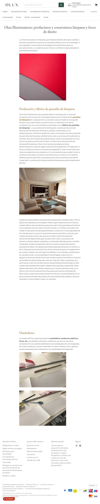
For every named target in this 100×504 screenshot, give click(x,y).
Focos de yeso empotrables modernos (37, 488)
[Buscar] (61, 5)
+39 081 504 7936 (33, 460)
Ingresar (94, 11)
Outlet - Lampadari (32, 17)
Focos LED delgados (8, 490)
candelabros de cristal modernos (12, 488)
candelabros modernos (39, 11)
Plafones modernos (32, 484)
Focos (18, 17)
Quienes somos (33, 445)
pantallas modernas (47, 484)
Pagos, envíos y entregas (12, 448)
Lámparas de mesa (19, 11)
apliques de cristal (8, 486)
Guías (46, 17)
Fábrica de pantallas (34, 451)
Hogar (5, 11)
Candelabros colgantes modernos (13, 484)
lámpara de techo (60, 11)
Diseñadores (32, 448)
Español (92, 485)
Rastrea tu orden (9, 476)
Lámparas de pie (77, 11)
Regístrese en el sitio (10, 445)
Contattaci (31, 454)
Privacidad (6, 462)
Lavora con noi (32, 457)
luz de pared (7, 17)
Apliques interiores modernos (25, 486)
